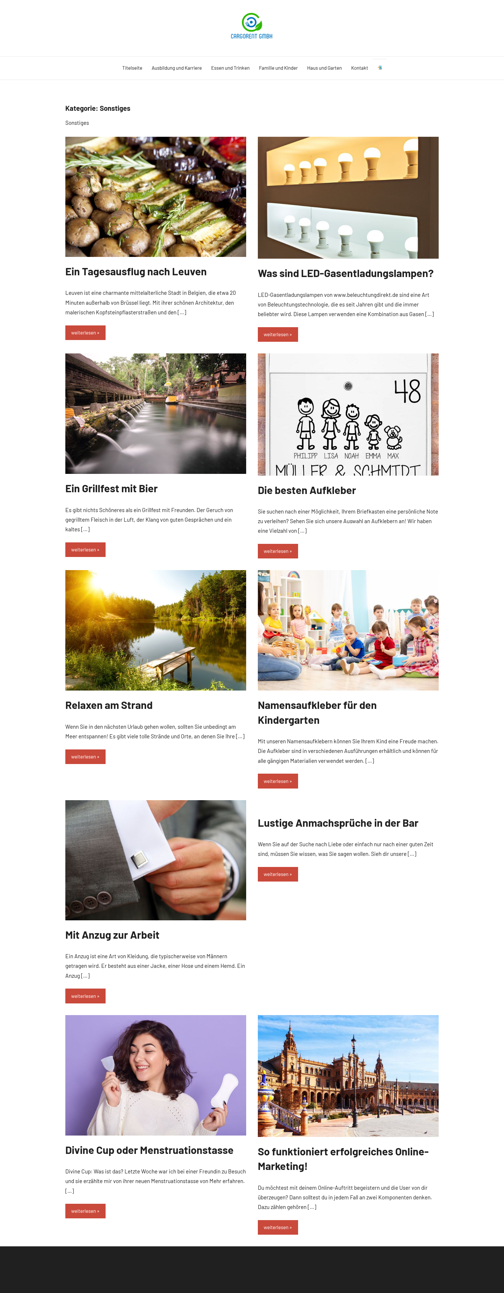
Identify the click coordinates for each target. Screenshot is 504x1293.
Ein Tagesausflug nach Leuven (136, 271)
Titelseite (132, 68)
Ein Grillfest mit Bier (111, 488)
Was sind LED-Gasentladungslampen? (346, 273)
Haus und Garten (324, 68)
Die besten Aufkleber (307, 489)
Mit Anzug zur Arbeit (112, 934)
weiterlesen (83, 332)
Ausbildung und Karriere (177, 68)
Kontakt (359, 68)
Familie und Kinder (278, 68)
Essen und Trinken (230, 68)
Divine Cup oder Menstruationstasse (149, 1149)
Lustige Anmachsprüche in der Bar (338, 822)
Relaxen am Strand (109, 704)
